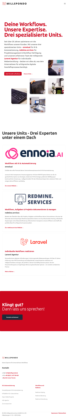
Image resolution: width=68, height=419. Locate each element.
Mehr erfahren (10, 271)
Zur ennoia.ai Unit (6, 403)
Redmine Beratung (40, 395)
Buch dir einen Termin (9, 378)
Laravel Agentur (11, 58)
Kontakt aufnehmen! (12, 317)
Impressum (54, 413)
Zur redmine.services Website (14, 227)
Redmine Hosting (40, 392)
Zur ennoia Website (11, 185)
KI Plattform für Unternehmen (10, 393)
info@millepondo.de (12, 373)
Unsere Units (28, 74)
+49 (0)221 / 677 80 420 (12, 375)
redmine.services (26, 50)
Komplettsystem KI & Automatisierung (12, 390)
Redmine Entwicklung (41, 399)
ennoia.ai (26, 47)
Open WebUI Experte (8, 397)
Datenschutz (62, 413)
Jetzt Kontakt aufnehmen (12, 74)
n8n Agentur (5, 400)
